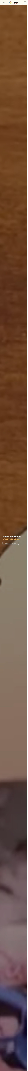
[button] (25, 2)
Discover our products (10, 543)
